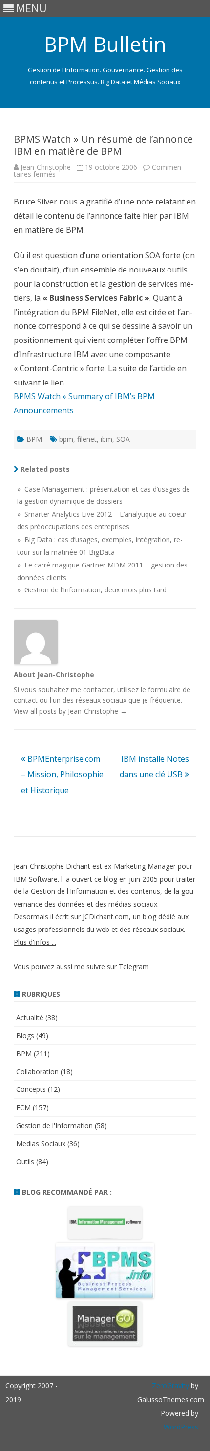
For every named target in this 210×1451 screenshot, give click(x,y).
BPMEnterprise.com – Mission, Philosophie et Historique (62, 774)
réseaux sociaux (101, 699)
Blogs (25, 1035)
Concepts (31, 1089)
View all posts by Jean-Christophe (70, 711)
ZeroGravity (170, 1385)
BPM (34, 439)
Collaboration (37, 1071)
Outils (25, 1161)
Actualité (29, 1017)
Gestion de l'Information (54, 1125)
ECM (23, 1107)
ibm (106, 439)
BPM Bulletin (105, 44)
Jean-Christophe (46, 167)
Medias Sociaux (40, 1143)
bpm (66, 439)
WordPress (181, 1426)
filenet (87, 439)
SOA (123, 439)
